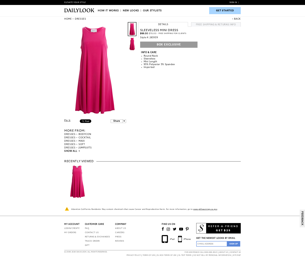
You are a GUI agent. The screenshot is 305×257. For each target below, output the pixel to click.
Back (237, 19)
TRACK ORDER (92, 241)
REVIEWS (119, 241)
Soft (82, 144)
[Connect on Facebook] (163, 229)
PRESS (118, 237)
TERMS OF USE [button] (149, 255)
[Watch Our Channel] (181, 229)
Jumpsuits (85, 148)
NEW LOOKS (131, 10)
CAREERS (119, 232)
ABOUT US (120, 228)
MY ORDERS (70, 232)
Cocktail (85, 138)
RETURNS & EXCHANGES (97, 237)
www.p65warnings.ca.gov (205, 209)
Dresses (70, 134)
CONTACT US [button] (235, 252)
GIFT (87, 245)
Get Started (225, 10)
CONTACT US (92, 232)
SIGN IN (233, 2)
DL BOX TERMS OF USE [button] (166, 255)
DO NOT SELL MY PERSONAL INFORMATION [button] (212, 255)
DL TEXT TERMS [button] (185, 255)
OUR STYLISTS (152, 10)
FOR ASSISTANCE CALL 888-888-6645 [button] (201, 252)
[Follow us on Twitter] (175, 229)
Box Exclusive (169, 44)
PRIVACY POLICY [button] (134, 255)
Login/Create (72, 228)
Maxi (82, 141)
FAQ (87, 228)
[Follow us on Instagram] (168, 229)
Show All (71, 151)
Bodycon (85, 134)
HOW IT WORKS (108, 10)
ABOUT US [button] (223, 252)
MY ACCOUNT (72, 224)
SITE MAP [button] (237, 255)
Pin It (67, 120)
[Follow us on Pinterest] (187, 229)
